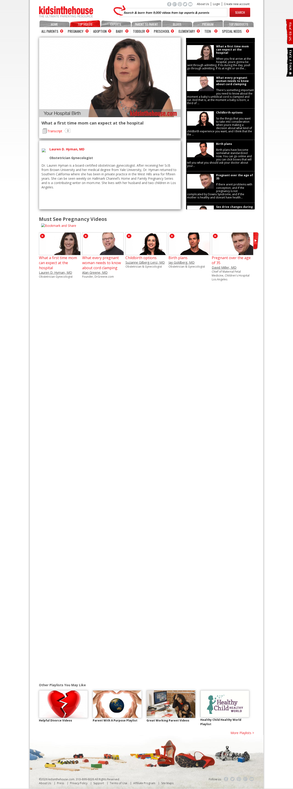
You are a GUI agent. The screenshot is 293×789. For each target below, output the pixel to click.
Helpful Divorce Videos (55, 720)
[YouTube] (252, 779)
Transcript (54, 131)
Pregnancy (75, 31)
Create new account (237, 4)
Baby (119, 31)
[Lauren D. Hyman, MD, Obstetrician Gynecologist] (60, 253)
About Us (203, 4)
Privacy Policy (78, 783)
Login (216, 4)
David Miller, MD (224, 267)
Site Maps (167, 783)
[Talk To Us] (289, 42)
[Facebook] (226, 779)
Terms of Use (118, 783)
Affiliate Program (144, 783)
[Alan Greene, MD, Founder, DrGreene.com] (103, 253)
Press (60, 783)
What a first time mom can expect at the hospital (58, 262)
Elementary (187, 31)
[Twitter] (232, 779)
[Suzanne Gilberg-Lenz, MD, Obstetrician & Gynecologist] (146, 253)
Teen (207, 31)
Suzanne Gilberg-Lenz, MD (145, 262)
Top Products (238, 24)
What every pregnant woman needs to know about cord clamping (101, 262)
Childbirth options (141, 257)
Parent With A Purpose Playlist (115, 720)
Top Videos (85, 24)
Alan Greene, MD (95, 272)
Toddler (139, 31)
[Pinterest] (239, 779)
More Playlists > (242, 733)
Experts (115, 24)
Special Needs (232, 31)
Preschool (162, 31)
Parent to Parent (146, 24)
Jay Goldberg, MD (181, 262)
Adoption (100, 31)
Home (54, 24)
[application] (110, 77)
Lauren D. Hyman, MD (55, 272)
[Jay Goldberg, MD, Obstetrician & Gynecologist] (189, 253)
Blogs (177, 24)
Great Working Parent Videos (167, 720)
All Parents (49, 31)
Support (98, 783)
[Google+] (245, 779)
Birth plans (177, 257)
